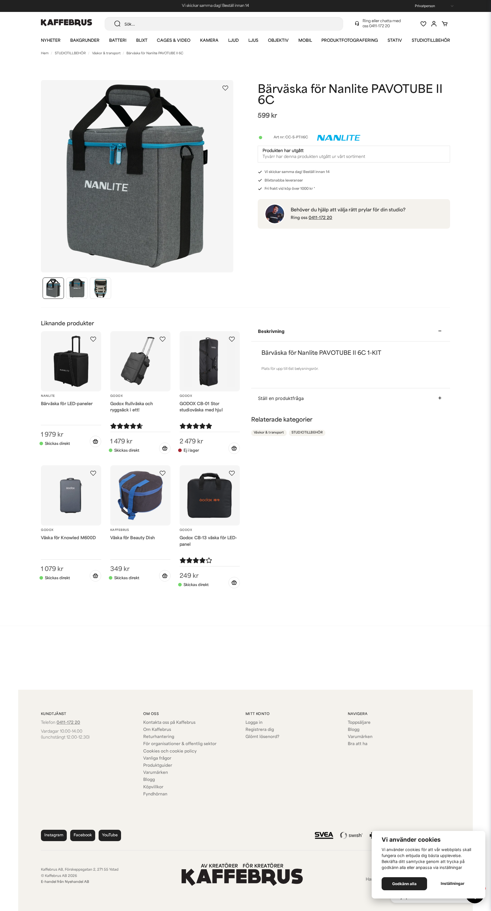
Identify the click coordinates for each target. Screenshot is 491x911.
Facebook (83, 835)
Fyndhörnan (155, 794)
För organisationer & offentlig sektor (180, 744)
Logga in (254, 723)
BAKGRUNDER (84, 41)
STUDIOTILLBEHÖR (431, 41)
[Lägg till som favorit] (423, 24)
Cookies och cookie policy (170, 751)
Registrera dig (260, 730)
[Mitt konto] (433, 24)
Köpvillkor (153, 787)
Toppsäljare (359, 723)
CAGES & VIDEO (173, 41)
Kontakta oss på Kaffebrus (169, 723)
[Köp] (95, 441)
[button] (225, 88)
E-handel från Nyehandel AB (65, 882)
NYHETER (51, 41)
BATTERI (117, 41)
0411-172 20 (379, 26)
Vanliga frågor (157, 758)
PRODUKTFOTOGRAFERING (349, 41)
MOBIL (305, 41)
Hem (45, 53)
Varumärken (155, 773)
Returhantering (158, 737)
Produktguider (157, 766)
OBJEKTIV (278, 41)
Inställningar (453, 883)
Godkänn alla (404, 883)
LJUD (233, 41)
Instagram (53, 835)
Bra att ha (357, 744)
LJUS (253, 41)
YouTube (110, 835)
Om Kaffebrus (157, 730)
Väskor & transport (106, 53)
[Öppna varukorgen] (444, 24)
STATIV (395, 41)
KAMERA (209, 41)
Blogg (149, 780)
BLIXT (141, 41)
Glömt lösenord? (262, 737)
